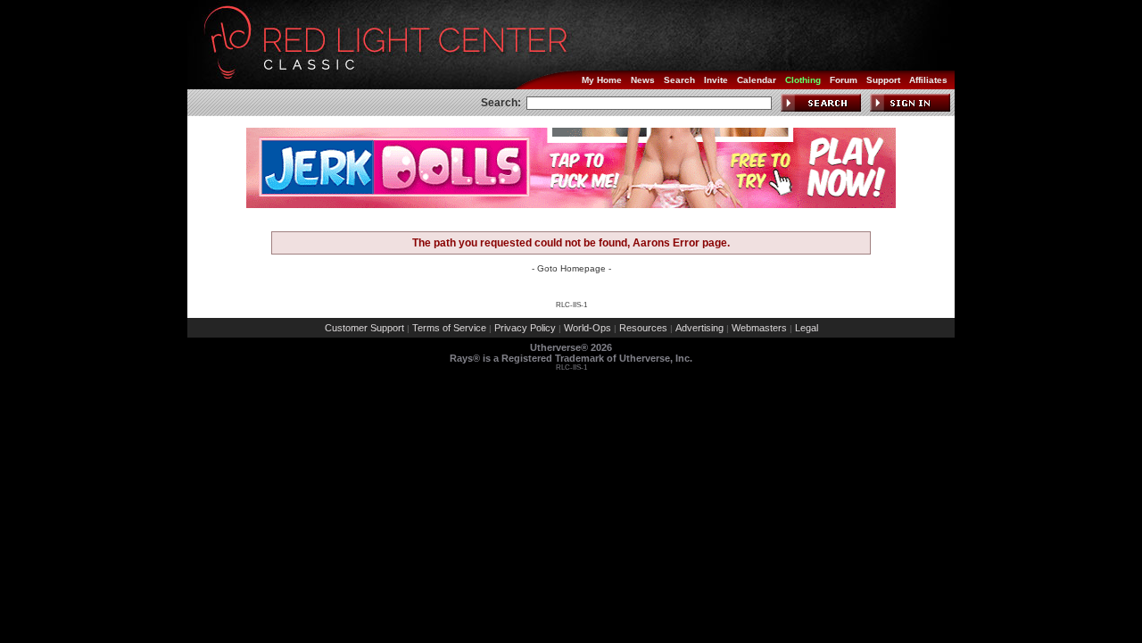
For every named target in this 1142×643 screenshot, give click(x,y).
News (643, 80)
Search (679, 80)
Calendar (756, 80)
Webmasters (759, 327)
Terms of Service (449, 327)
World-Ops (587, 327)
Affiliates (928, 80)
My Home (602, 80)
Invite (716, 80)
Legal (806, 327)
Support (883, 80)
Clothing (803, 80)
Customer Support (364, 327)
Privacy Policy (525, 327)
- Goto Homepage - (571, 268)
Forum (843, 80)
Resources (643, 327)
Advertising (699, 327)
